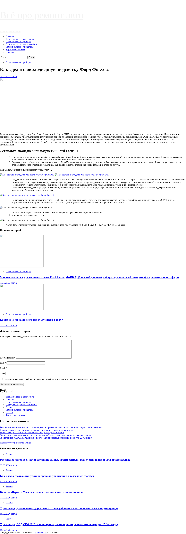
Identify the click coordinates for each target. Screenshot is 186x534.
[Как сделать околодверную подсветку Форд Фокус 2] (27, 174)
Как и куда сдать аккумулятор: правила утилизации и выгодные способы (36, 430)
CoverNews (40, 532)
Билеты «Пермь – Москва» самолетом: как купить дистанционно (32, 432)
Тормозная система (15, 49)
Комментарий (7, 357)
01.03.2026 (5, 497)
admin (14, 76)
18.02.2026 (5, 514)
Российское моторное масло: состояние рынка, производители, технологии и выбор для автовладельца (51, 427)
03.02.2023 (5, 76)
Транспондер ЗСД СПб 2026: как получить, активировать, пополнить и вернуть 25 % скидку (46, 438)
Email (3, 368)
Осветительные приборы (18, 41)
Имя (3, 363)
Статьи (9, 412)
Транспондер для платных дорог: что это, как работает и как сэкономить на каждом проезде (45, 435)
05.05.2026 (5, 465)
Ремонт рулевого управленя (19, 47)
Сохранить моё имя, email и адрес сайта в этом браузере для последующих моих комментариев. (50, 379)
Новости (10, 52)
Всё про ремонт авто (41, 15)
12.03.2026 (5, 481)
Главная (10, 36)
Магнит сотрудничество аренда (15, 442)
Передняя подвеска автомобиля (21, 44)
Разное (9, 407)
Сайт (2, 373)
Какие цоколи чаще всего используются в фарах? (31, 319)
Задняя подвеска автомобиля (20, 39)
